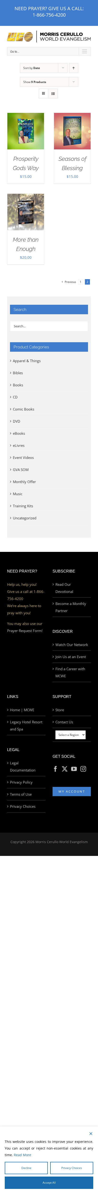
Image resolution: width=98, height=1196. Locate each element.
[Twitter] (65, 769)
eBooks (19, 433)
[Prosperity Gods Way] (25, 116)
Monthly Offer (24, 481)
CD (15, 397)
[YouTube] (74, 769)
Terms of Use (21, 794)
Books (18, 385)
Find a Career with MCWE (70, 672)
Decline (26, 1168)
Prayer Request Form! (25, 630)
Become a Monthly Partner (70, 607)
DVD (16, 421)
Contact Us (64, 722)
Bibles (18, 372)
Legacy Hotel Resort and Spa (26, 725)
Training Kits (23, 505)
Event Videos (23, 457)
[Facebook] (55, 769)
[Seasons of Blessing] (72, 116)
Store (59, 709)
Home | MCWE (22, 709)
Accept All (49, 1183)
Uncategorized (24, 518)
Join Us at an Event (70, 656)
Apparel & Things (27, 360)
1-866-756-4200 (49, 15)
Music (17, 493)
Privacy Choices (22, 806)
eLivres (18, 445)
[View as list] (53, 93)
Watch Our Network (71, 644)
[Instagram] (83, 769)
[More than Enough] (25, 197)
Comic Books (23, 409)
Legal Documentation (22, 766)
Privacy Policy (21, 782)
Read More (22, 1155)
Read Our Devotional (64, 588)
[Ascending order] (73, 68)
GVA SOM (21, 469)
